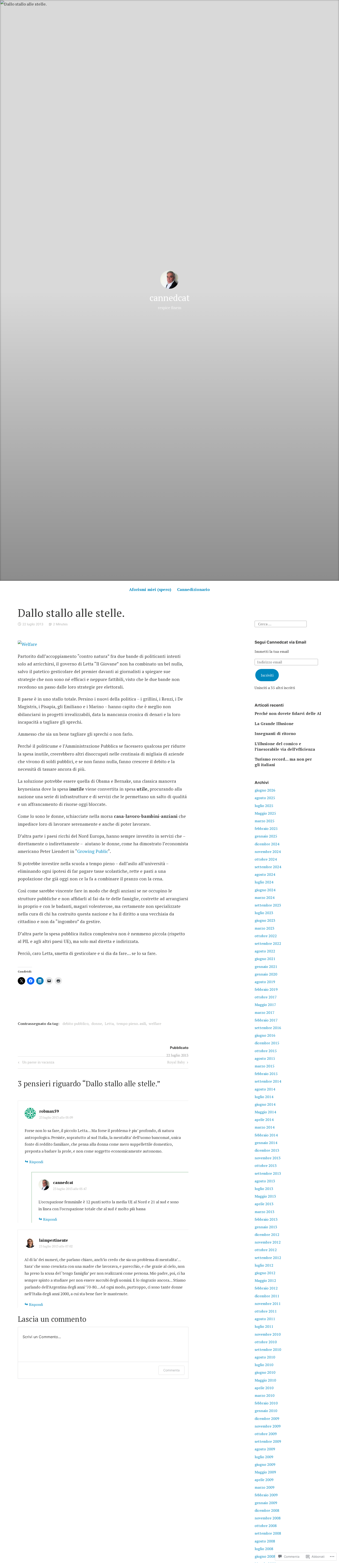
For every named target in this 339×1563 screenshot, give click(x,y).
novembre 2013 (268, 1157)
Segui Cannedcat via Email (280, 642)
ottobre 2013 (266, 1165)
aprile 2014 (264, 1119)
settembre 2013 (268, 1173)
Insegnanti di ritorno (275, 733)
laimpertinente (53, 1240)
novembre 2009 (268, 1426)
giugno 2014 (265, 1104)
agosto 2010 (265, 1357)
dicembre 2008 (267, 1510)
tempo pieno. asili (131, 1023)
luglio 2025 (264, 805)
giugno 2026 (265, 790)
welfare (155, 1023)
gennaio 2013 (266, 1226)
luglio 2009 (264, 1456)
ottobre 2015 (266, 1050)
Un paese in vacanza (35, 1063)
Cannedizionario (193, 589)
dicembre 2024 (267, 843)
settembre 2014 (268, 1081)
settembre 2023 (268, 905)
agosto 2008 (265, 1541)
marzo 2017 (264, 1012)
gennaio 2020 (266, 974)
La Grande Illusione (274, 723)
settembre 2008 (268, 1533)
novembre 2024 (268, 851)
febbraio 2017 (266, 1020)
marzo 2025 (264, 820)
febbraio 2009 (266, 1494)
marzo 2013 (264, 1211)
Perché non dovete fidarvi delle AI (288, 713)
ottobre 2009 (266, 1433)
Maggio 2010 (265, 1380)
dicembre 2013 (267, 1150)
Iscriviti (267, 675)
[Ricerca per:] (281, 623)
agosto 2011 (265, 1318)
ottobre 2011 (266, 1311)
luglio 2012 (264, 1265)
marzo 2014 (264, 1127)
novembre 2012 (268, 1242)
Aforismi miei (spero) (150, 589)
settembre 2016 (268, 1027)
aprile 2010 (264, 1387)
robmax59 (49, 1111)
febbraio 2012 (266, 1288)
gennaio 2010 (266, 1410)
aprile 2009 (264, 1479)
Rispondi (36, 1161)
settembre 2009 (268, 1441)
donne (96, 1023)
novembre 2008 (268, 1518)
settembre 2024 (268, 866)
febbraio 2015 (266, 1073)
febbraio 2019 (266, 989)
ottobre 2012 (266, 1249)
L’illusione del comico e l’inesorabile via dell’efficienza (285, 746)
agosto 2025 (265, 797)
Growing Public (92, 851)
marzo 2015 (264, 1066)
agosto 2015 (265, 1058)
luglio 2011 (264, 1326)
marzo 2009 (264, 1487)
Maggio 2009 (265, 1472)
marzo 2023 (264, 928)
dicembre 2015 (267, 1042)
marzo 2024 (264, 897)
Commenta (171, 1370)
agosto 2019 (265, 981)
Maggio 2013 (265, 1196)
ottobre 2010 (266, 1341)
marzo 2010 (264, 1395)
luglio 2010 (264, 1364)
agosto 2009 (265, 1449)
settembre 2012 (268, 1257)
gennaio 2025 (266, 836)
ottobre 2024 (266, 859)
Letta (109, 1023)
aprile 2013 (264, 1203)
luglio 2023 (264, 912)
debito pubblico (75, 1023)
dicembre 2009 (267, 1418)
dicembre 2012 (267, 1234)
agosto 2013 (265, 1181)
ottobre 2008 (266, 1525)
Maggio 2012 (265, 1280)
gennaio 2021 (266, 966)
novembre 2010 (268, 1334)
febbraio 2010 (266, 1403)
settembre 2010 (268, 1349)
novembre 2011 (268, 1303)
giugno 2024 (265, 889)
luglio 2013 (264, 1188)
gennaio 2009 (266, 1502)
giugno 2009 (265, 1464)
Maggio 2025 (265, 813)
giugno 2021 (265, 958)
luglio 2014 (264, 1096)
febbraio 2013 (266, 1219)
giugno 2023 (265, 920)
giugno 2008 (265, 1556)
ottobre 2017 (266, 997)
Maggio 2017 (265, 1004)
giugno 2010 (265, 1372)
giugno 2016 (265, 1035)
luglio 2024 (264, 882)
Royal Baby (176, 1063)
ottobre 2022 (266, 935)
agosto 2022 (265, 951)
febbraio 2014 (266, 1135)
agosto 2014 (265, 1089)
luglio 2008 (264, 1548)
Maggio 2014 (265, 1111)
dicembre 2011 (267, 1295)
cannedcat (169, 298)
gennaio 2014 (266, 1142)
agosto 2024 (265, 874)
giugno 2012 (265, 1272)
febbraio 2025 (266, 828)
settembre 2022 (268, 943)
